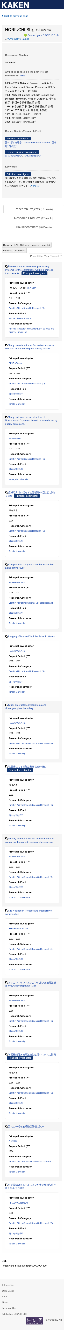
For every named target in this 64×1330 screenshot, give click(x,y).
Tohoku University (17, 404)
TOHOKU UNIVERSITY (19, 897)
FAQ (4, 1296)
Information (8, 1285)
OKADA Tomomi (16, 363)
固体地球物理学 (13, 142)
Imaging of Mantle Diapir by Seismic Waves (31, 636)
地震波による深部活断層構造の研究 (27, 766)
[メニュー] (60, 4)
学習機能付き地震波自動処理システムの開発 (32, 1054)
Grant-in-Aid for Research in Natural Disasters (30, 1161)
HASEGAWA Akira (17, 582)
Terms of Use (9, 1308)
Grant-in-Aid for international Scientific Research (31, 603)
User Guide (8, 1290)
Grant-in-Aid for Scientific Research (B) (27, 308)
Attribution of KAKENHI (14, 1314)
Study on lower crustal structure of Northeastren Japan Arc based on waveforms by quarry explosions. (31, 420)
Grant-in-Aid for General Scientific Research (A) (31, 949)
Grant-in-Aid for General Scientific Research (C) (31, 805)
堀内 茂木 (31, 288)
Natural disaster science (37, 142)
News (5, 1302)
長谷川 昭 (13, 1141)
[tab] (33, 209)
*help (56, 35)
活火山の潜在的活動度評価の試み (26, 1126)
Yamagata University (18, 479)
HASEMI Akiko (15, 438)
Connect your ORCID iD (40, 35)
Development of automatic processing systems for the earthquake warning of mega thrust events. (29, 269)
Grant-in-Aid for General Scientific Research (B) (31, 877)
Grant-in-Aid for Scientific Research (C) (27, 383)
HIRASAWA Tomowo (18, 928)
